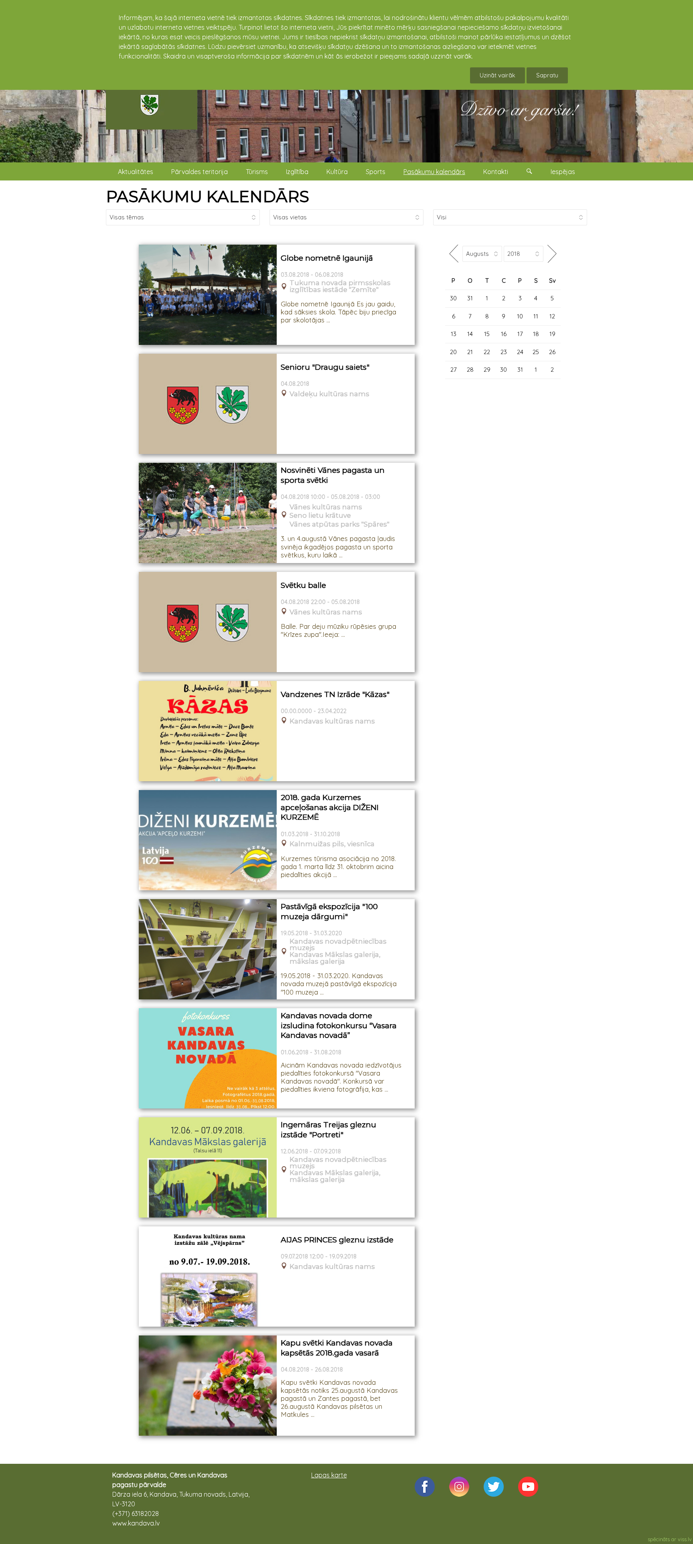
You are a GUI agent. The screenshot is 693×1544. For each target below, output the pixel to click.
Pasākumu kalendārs (434, 172)
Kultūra (337, 172)
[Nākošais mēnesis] (552, 254)
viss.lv (685, 1539)
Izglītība (297, 172)
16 (504, 334)
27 (453, 369)
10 (520, 316)
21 (470, 352)
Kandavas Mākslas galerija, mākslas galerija (335, 958)
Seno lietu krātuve (320, 515)
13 (453, 334)
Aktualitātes (135, 172)
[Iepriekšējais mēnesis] (453, 254)
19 (552, 334)
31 (470, 298)
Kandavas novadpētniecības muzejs (338, 945)
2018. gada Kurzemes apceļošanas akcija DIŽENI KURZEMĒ (330, 807)
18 (536, 334)
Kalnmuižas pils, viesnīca (332, 844)
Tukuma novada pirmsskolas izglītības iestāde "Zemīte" (340, 286)
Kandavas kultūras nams (332, 721)
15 (487, 334)
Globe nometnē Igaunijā (327, 258)
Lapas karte (329, 1475)
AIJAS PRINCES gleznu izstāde (337, 1239)
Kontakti (495, 172)
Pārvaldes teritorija (199, 172)
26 (552, 352)
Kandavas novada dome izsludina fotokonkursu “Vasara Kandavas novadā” (339, 1025)
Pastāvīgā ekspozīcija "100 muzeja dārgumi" (329, 911)
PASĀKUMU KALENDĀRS (207, 196)
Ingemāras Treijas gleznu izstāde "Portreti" (328, 1129)
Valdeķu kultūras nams (329, 394)
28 (470, 369)
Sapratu (547, 75)
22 (487, 352)
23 (503, 352)
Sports (375, 172)
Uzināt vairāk (497, 75)
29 (487, 369)
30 (453, 298)
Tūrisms (257, 172)
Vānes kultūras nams (326, 507)
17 (520, 334)
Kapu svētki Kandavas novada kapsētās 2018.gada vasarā (337, 1348)
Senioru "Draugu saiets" (325, 367)
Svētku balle (303, 585)
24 (520, 352)
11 (535, 316)
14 (470, 334)
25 (536, 352)
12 (552, 316)
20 (453, 352)
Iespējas (563, 172)
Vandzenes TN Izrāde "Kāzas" (335, 694)
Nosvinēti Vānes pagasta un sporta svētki (333, 475)
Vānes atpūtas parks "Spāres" (339, 524)
